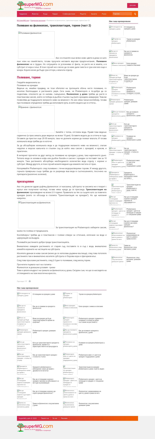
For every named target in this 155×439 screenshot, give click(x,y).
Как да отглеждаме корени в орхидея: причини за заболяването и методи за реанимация (46, 381)
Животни (35, 14)
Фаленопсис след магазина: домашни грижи (89, 404)
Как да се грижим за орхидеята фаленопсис (44, 307)
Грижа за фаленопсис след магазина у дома (46, 404)
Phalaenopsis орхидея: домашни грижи (44, 331)
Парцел (55, 14)
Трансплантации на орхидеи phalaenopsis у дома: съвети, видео (91, 368)
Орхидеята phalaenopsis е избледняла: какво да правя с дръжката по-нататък (43, 369)
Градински (23, 14)
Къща (45, 14)
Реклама (64, 418)
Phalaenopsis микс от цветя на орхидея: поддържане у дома (90, 356)
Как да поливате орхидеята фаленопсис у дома (88, 331)
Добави (133, 5)
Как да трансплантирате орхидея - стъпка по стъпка (45, 356)
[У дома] (35, 9)
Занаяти (94, 14)
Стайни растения (69, 14)
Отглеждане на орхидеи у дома (44, 294)
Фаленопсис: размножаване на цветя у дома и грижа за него (90, 392)
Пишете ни (45, 418)
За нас (54, 418)
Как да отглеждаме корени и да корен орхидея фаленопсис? (44, 392)
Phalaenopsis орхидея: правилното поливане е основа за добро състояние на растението (91, 320)
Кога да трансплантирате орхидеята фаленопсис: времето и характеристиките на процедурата (46, 344)
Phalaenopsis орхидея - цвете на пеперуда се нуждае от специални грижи (91, 381)
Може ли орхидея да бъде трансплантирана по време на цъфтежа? (43, 320)
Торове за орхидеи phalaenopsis (90, 294)
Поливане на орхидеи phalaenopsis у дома (92, 344)
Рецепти (83, 14)
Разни (104, 14)
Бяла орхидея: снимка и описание (91, 306)
